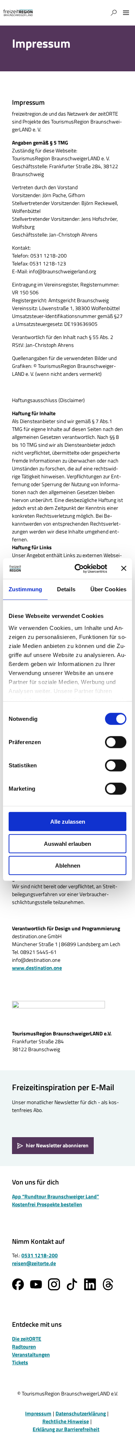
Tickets (20, 1362)
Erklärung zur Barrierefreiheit (66, 1429)
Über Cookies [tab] (108, 589)
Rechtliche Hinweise (65, 1421)
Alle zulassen (67, 821)
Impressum (38, 1413)
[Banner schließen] (123, 568)
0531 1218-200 (39, 1255)
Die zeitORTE (26, 1339)
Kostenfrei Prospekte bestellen (47, 1204)
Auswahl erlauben (67, 843)
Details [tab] (66, 589)
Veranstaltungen (31, 1354)
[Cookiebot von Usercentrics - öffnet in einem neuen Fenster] (79, 568)
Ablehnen (67, 865)
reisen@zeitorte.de (34, 1263)
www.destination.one (37, 968)
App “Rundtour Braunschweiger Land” (55, 1196)
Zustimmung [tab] (25, 589)
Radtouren (24, 1346)
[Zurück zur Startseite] (18, 13)
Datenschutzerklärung (81, 1413)
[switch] (115, 742)
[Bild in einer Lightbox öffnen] (58, 1012)
